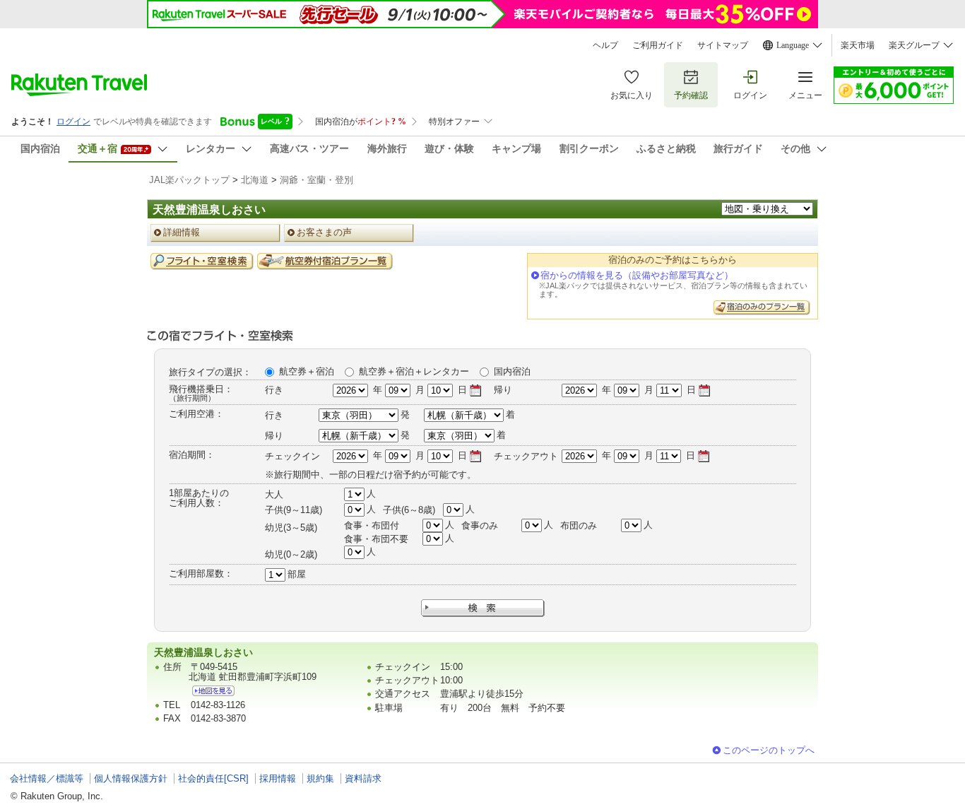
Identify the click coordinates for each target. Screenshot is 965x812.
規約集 (320, 778)
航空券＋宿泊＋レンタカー (414, 371)
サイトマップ (722, 45)
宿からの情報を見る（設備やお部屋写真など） (636, 275)
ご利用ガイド (657, 45)
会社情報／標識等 (46, 778)
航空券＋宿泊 (306, 371)
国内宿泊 (512, 371)
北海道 (254, 180)
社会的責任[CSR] (213, 778)
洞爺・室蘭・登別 (316, 180)
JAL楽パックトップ (189, 180)
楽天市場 (858, 45)
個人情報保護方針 (130, 778)
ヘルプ (605, 45)
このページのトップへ (769, 750)
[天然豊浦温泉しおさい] (213, 691)
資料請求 (363, 778)
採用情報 (277, 778)
